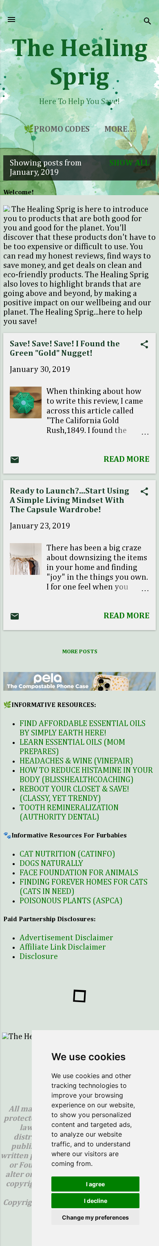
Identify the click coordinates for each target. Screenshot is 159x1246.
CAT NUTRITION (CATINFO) (67, 854)
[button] (144, 345)
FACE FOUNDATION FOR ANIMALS (79, 873)
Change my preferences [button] (95, 1217)
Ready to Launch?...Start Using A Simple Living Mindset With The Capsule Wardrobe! (69, 500)
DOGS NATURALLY (51, 863)
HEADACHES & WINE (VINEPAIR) (76, 761)
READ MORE (126, 459)
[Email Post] (15, 462)
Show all (129, 163)
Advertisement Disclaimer (66, 938)
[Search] (147, 22)
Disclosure (39, 956)
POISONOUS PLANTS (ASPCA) (71, 901)
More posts (79, 652)
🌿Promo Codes (57, 129)
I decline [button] (95, 1200)
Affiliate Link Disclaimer (63, 947)
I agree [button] (95, 1184)
